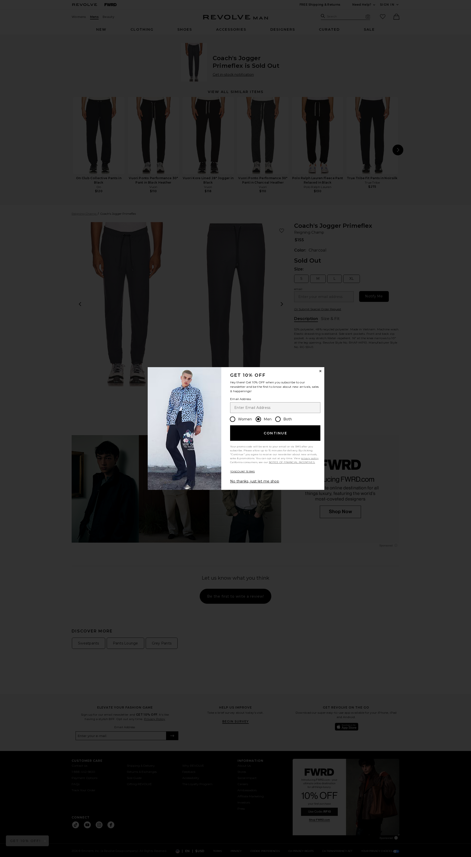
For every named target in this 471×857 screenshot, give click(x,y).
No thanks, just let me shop (254, 481)
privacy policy (309, 458)
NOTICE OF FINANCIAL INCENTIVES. (292, 462)
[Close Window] (320, 371)
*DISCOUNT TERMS (242, 471)
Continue (275, 433)
